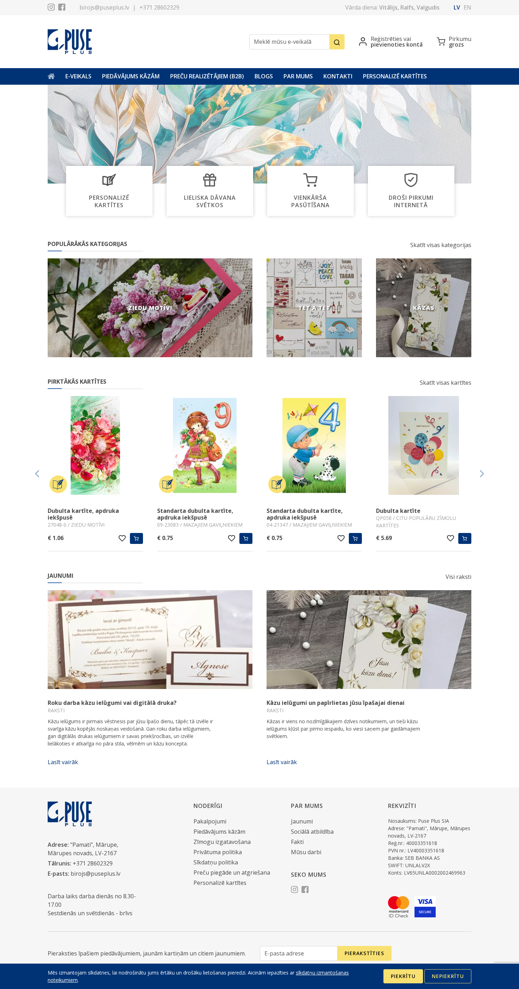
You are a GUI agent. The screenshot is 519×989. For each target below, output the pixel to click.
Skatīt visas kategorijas (440, 245)
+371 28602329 (159, 7)
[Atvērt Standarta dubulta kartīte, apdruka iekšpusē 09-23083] (204, 446)
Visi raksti (458, 577)
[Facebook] (61, 8)
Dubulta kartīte (398, 511)
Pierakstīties (364, 953)
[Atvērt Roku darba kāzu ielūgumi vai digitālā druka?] (150, 639)
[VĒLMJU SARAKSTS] (122, 538)
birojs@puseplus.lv (104, 7)
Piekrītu (403, 976)
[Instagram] (51, 8)
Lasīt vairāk (63, 762)
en (467, 7)
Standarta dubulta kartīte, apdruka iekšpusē (195, 514)
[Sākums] (51, 76)
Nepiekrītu (448, 976)
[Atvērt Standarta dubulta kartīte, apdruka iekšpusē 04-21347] (314, 446)
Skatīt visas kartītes (445, 382)
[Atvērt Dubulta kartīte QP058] (423, 446)
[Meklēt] (337, 41)
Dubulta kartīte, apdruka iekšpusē (83, 514)
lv (457, 7)
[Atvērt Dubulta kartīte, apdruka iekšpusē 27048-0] (95, 446)
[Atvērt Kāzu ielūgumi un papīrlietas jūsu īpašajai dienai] (369, 639)
